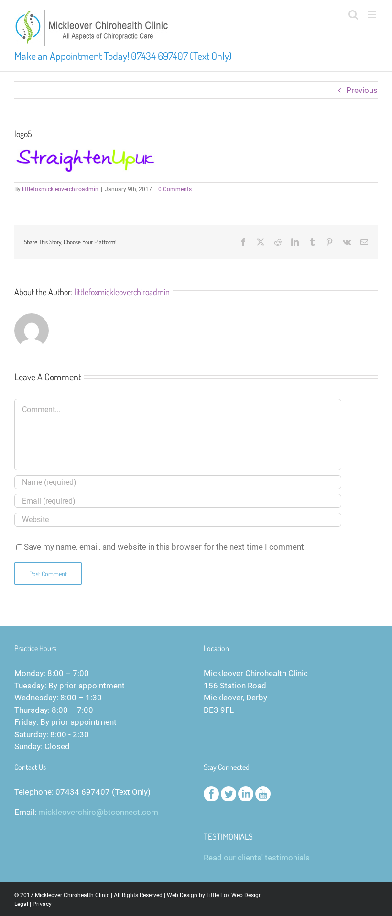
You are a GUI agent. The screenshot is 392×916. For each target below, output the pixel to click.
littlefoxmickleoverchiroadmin (60, 189)
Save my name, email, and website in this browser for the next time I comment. (165, 546)
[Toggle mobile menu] (373, 15)
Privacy (42, 904)
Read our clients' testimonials (257, 857)
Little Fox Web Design (234, 895)
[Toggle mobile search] (353, 15)
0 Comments (175, 189)
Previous (362, 90)
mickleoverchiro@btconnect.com (98, 812)
